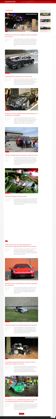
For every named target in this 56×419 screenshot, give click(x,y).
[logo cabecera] (10, 1)
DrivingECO (11, 417)
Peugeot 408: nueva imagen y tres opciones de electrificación (45, 30)
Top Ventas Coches (15, 417)
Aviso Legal (32, 417)
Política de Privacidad (27, 417)
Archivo (23, 417)
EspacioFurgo (19, 417)
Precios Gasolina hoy (6, 417)
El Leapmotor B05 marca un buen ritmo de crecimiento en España (45, 17)
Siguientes (21, 413)
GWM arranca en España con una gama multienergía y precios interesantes (45, 24)
